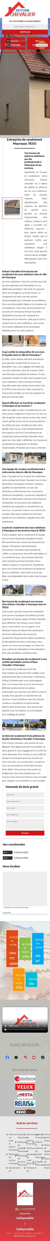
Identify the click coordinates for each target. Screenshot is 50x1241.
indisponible (19, 40)
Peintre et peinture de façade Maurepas (37, 1150)
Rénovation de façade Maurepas (46, 1150)
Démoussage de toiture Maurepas (28, 1139)
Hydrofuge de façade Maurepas (46, 1163)
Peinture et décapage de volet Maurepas (28, 1156)
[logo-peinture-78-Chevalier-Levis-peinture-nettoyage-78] (19, 9)
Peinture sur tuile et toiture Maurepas (10, 1142)
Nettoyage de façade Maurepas (19, 1146)
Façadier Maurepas (37, 1163)
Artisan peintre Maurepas (46, 1137)
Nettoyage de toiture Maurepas (10, 1159)
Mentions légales (25, 1236)
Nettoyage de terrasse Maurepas (19, 1160)
